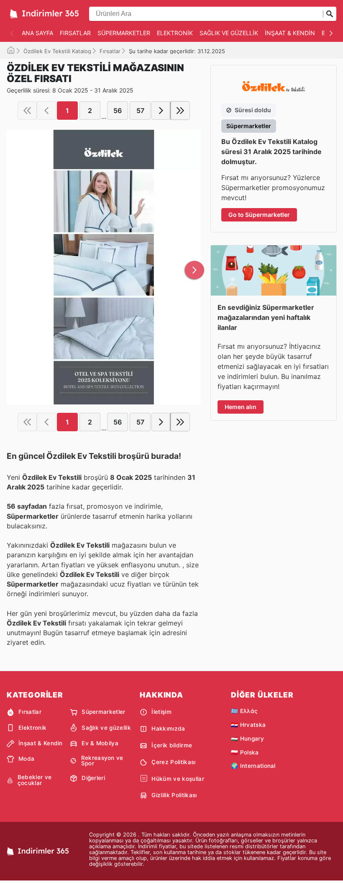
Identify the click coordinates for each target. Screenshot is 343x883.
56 (117, 110)
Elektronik (175, 32)
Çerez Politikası (173, 762)
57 (140, 110)
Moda (26, 758)
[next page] (161, 110)
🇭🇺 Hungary (247, 738)
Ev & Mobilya (100, 743)
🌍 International (253, 765)
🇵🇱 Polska (245, 752)
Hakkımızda (168, 728)
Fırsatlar (75, 32)
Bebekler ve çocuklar (35, 780)
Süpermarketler (123, 32)
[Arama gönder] (329, 14)
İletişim (161, 711)
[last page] (180, 110)
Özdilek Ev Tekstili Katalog (57, 51)
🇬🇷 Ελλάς (244, 711)
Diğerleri (93, 778)
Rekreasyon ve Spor (102, 761)
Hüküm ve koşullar (177, 778)
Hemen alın (240, 406)
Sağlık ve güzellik (229, 32)
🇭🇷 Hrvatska (248, 724)
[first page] (27, 110)
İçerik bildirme (171, 745)
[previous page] (46, 110)
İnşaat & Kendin (290, 32)
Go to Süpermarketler (259, 214)
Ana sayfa (37, 32)
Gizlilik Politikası (174, 795)
